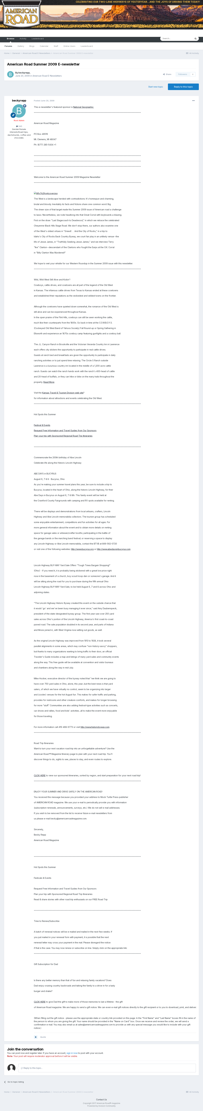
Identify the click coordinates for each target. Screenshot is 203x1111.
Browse (10, 38)
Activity (23, 38)
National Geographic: (83, 107)
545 (20, 126)
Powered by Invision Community (101, 1106)
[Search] (195, 38)
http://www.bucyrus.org (82, 549)
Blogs (31, 46)
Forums (8, 46)
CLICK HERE (39, 775)
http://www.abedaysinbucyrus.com (113, 549)
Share (168, 74)
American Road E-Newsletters (47, 76)
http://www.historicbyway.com (95, 727)
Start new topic (155, 86)
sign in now (72, 1053)
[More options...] (193, 100)
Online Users (69, 46)
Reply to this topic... (33, 1068)
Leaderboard (87, 46)
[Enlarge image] (46, 193)
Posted (44, 100)
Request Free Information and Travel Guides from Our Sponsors (65, 430)
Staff (56, 46)
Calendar (44, 46)
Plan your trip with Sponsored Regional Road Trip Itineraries (63, 436)
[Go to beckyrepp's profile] (10, 74)
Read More (48, 382)
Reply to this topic (183, 86)
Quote (43, 1037)
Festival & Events (42, 425)
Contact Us (101, 1099)
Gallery (21, 46)
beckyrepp (24, 72)
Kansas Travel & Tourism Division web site (62, 392)
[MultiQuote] (35, 1037)
